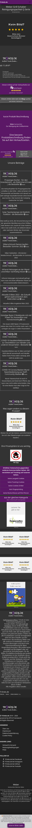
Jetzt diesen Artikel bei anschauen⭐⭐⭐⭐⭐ (7, 154)
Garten (7, 694)
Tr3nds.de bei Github (12, 764)
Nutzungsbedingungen (10, 747)
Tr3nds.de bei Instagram (13, 762)
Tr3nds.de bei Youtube (13, 766)
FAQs (4, 750)
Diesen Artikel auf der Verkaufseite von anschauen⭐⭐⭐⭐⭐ (16, 89)
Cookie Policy (7, 736)
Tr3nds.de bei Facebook (13, 759)
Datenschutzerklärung (10, 733)
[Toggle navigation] (30, 2)
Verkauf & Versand (9, 745)
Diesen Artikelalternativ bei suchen (24, 154)
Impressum (6, 731)
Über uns (5, 729)
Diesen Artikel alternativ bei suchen (16, 100)
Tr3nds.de (4, 2)
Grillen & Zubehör (14, 694)
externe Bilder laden (16, 825)
